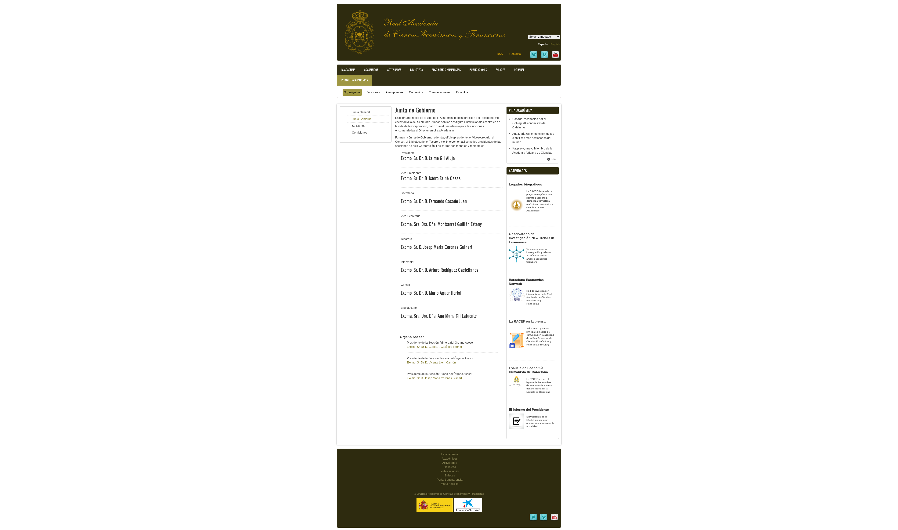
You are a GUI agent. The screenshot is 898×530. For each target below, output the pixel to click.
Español (543, 44)
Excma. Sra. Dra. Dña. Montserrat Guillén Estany (441, 224)
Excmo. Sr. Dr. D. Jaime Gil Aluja (428, 158)
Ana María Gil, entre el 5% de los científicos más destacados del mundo (533, 138)
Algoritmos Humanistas (446, 70)
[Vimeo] (544, 57)
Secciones (358, 125)
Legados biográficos (525, 184)
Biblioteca (416, 70)
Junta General (361, 112)
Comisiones (359, 132)
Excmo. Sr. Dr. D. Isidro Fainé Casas (430, 178)
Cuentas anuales (439, 92)
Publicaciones (478, 70)
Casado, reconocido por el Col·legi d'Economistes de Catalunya (529, 123)
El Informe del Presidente (529, 409)
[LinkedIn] (533, 520)
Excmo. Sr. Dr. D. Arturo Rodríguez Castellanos (439, 270)
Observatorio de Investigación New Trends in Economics (531, 238)
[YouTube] (555, 57)
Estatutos (462, 92)
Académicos (371, 70)
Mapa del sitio (450, 484)
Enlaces (500, 70)
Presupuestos (394, 92)
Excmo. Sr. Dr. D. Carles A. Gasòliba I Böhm (434, 346)
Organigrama (352, 92)
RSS (500, 54)
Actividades (394, 70)
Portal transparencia (354, 80)
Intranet (519, 70)
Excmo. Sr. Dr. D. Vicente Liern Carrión (431, 362)
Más (553, 159)
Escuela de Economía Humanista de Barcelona (528, 370)
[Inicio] (356, 29)
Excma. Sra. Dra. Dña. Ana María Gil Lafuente (439, 316)
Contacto (515, 54)
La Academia (348, 70)
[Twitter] (533, 57)
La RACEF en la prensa (527, 321)
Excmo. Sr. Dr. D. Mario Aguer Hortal (431, 293)
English (555, 44)
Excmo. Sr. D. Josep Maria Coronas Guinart (436, 247)
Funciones (373, 92)
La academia (449, 454)
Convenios (416, 92)
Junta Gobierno (362, 119)
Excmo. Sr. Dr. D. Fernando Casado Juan (434, 201)
